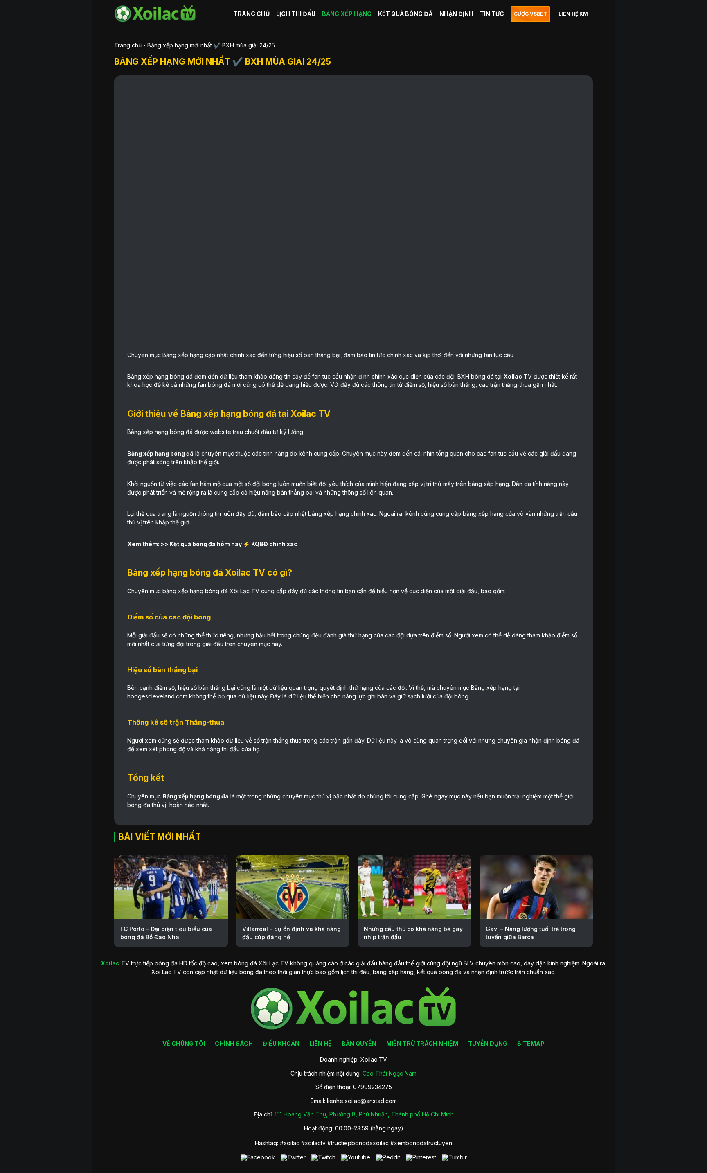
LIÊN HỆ (320, 1043)
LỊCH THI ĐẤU (295, 13)
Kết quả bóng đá (192, 543)
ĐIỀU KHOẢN (281, 1043)
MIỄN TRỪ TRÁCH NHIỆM (422, 1043)
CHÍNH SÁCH (234, 1043)
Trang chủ (128, 45)
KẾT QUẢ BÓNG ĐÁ (405, 13)
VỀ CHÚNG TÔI (183, 1043)
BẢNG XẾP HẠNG (347, 13)
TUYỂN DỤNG (487, 1043)
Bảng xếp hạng (182, 354)
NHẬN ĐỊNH (456, 13)
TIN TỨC (492, 13)
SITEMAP (531, 1043)
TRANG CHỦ (252, 13)
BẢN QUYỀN (359, 1043)
